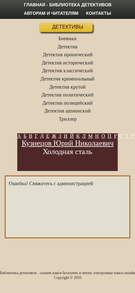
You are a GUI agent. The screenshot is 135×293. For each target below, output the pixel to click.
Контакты (98, 13)
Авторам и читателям (51, 13)
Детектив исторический (67, 62)
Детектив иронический (68, 54)
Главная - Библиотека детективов (67, 4)
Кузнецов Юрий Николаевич (68, 143)
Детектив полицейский (67, 103)
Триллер (68, 119)
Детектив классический (67, 70)
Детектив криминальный (67, 78)
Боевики (67, 38)
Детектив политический (67, 94)
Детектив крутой (67, 87)
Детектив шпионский (67, 110)
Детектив (67, 46)
